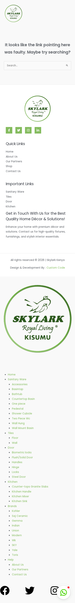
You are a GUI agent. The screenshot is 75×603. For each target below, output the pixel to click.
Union (15, 530)
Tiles (9, 197)
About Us (12, 156)
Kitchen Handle (21, 491)
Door (9, 201)
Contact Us (13, 171)
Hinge (15, 467)
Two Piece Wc (21, 418)
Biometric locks (22, 452)
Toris (15, 555)
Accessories (20, 384)
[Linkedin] (38, 130)
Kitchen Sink (19, 501)
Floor (15, 438)
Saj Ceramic (20, 516)
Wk (14, 540)
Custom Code (56, 268)
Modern (17, 535)
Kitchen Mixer (20, 496)
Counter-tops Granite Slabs (30, 486)
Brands (12, 506)
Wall (14, 443)
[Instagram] (28, 130)
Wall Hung (18, 423)
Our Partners (14, 161)
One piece (18, 404)
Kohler (16, 511)
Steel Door (19, 477)
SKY (14, 545)
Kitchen (10, 206)
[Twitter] (18, 130)
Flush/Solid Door (22, 457)
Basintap (17, 389)
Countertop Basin (23, 399)
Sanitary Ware (15, 192)
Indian (16, 525)
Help (11, 560)
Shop (9, 166)
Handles (17, 462)
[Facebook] (9, 130)
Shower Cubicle (22, 413)
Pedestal (17, 409)
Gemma (17, 521)
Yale (15, 550)
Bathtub (17, 394)
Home (9, 151)
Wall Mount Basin (23, 428)
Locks (15, 472)
